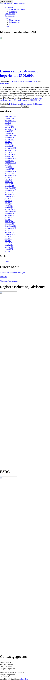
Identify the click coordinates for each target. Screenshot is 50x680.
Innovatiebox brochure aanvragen (12, 273)
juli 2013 (8, 199)
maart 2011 (9, 245)
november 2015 (10, 159)
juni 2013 (8, 201)
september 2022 (10, 121)
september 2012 (10, 215)
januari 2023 (9, 118)
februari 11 (9, 251)
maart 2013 (9, 207)
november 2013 (10, 190)
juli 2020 (8, 123)
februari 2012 (10, 222)
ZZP (11, 24)
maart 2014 (9, 182)
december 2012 (10, 211)
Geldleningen (38, 104)
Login (7, 261)
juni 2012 (8, 218)
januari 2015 (9, 169)
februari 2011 (9, 247)
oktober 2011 (9, 230)
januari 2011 (9, 249)
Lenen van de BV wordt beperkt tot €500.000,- (19, 73)
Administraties (10, 16)
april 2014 (8, 180)
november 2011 (10, 228)
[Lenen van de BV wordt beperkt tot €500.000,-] (14, 65)
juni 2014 (8, 177)
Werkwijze (13, 12)
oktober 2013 (9, 192)
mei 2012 (8, 220)
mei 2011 (8, 241)
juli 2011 (8, 236)
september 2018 (10, 129)
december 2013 (10, 188)
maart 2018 (9, 131)
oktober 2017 (9, 140)
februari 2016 (10, 154)
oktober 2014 (9, 173)
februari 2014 (10, 184)
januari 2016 (9, 156)
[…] (21, 99)
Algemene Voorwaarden (9, 281)
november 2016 (10, 148)
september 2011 (10, 232)
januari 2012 (9, 224)
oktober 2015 (9, 161)
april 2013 (8, 205)
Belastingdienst (14, 22)
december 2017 (10, 135)
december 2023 (10, 116)
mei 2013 (8, 203)
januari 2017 (9, 146)
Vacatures (3, 277)
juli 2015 (8, 165)
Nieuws (7, 18)
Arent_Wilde (4, 83)
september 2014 (10, 175)
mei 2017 (8, 142)
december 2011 (10, 226)
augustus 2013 (10, 196)
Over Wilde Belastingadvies (15, 10)
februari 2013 (10, 209)
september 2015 (10, 163)
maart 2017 (9, 144)
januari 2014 (9, 186)
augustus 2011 (10, 234)
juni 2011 (8, 239)
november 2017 (10, 137)
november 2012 (10, 213)
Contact (7, 26)
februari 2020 (10, 127)
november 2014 (10, 171)
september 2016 (10, 150)
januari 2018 (9, 133)
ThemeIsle (24, 679)
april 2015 (8, 167)
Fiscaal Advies (10, 14)
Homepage (9, 7)
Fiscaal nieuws (14, 20)
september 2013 (10, 194)
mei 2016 (8, 152)
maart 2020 (9, 125)
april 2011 (8, 243)
